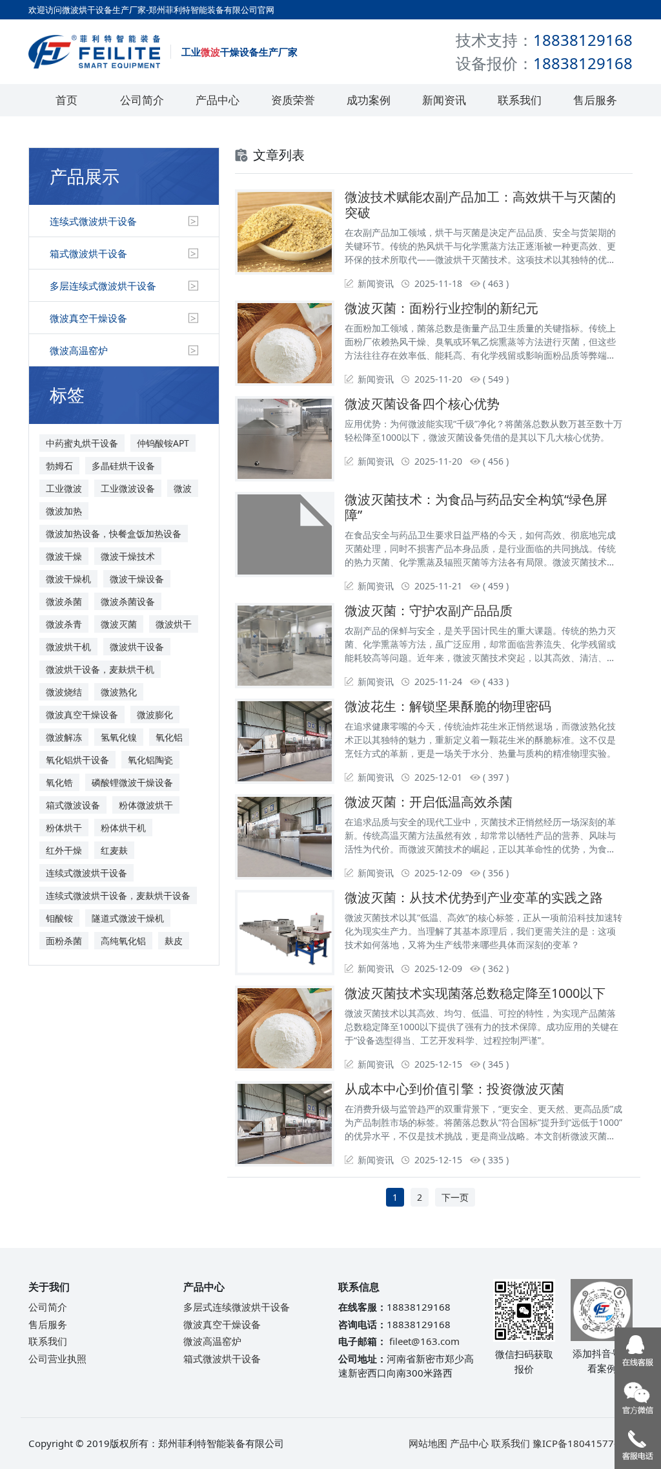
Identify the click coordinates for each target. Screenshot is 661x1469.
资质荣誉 (293, 99)
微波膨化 (155, 714)
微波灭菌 (119, 624)
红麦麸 (114, 850)
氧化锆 (59, 782)
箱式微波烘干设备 (88, 253)
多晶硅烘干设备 (123, 466)
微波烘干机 (68, 646)
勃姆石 (59, 466)
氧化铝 (169, 737)
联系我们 (520, 99)
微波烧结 (64, 692)
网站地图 (428, 1443)
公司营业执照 (57, 1358)
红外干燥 (64, 850)
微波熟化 (119, 692)
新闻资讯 (444, 99)
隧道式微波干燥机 (128, 918)
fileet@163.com (424, 1341)
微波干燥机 (68, 579)
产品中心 (217, 99)
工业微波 (64, 488)
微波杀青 (64, 624)
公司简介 (142, 99)
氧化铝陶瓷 (150, 760)
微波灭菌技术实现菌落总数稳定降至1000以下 (475, 993)
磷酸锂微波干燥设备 (132, 782)
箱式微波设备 (73, 805)
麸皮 (174, 941)
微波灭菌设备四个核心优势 (422, 403)
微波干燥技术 (128, 556)
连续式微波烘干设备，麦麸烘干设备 (118, 895)
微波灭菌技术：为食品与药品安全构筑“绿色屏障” (476, 507)
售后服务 (595, 99)
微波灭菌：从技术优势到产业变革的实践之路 (474, 897)
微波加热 (64, 511)
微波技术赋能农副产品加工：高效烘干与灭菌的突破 (480, 204)
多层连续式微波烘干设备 (103, 285)
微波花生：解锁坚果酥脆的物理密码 (448, 706)
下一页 (455, 1197)
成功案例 (369, 99)
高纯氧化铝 (123, 941)
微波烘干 (174, 624)
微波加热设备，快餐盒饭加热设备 (113, 533)
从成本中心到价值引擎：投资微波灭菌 (454, 1088)
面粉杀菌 (64, 941)
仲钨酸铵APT (163, 443)
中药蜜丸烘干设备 (82, 443)
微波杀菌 (64, 601)
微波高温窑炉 (79, 350)
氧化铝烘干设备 (77, 760)
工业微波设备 (128, 488)
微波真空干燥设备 (88, 318)
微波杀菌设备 (128, 601)
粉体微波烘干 (146, 805)
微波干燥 (64, 556)
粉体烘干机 (123, 827)
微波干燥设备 (137, 579)
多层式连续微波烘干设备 (236, 1306)
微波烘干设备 (137, 646)
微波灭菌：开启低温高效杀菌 (429, 801)
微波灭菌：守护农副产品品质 (429, 610)
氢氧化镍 (119, 737)
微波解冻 (64, 737)
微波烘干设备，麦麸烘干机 (100, 669)
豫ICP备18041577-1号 (583, 1443)
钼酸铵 (59, 918)
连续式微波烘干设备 (93, 221)
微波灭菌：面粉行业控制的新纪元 (441, 308)
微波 (183, 488)
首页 (66, 99)
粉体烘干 (64, 827)
